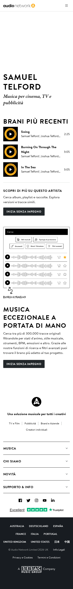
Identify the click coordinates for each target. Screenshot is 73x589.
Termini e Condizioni (49, 557)
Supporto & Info (18, 487)
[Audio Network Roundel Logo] (36, 402)
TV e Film (14, 423)
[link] (19, 6)
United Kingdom (14, 542)
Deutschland (38, 526)
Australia (17, 526)
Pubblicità (30, 423)
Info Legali (59, 549)
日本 (57, 542)
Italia (35, 534)
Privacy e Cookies (23, 557)
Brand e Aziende (50, 423)
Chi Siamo (12, 461)
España (58, 526)
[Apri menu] (66, 5)
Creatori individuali (36, 429)
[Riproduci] (10, 134)
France (21, 534)
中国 (67, 542)
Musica (9, 448)
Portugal (50, 534)
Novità (9, 474)
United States (40, 542)
